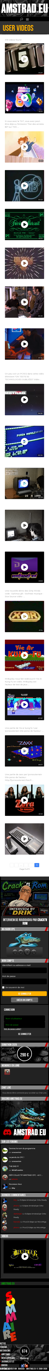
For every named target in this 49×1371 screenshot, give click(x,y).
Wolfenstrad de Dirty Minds (19, 586)
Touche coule (12, 204)
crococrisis (16, 1152)
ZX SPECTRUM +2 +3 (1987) (19, 857)
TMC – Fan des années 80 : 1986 (22, 116)
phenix (15, 1179)
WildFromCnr (17, 1170)
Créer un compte (25, 1000)
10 (31, 865)
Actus (3, 1343)
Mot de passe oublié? (12, 1029)
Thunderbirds (12, 77)
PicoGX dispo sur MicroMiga (34, 1222)
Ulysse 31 (10, 282)
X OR (7, 635)
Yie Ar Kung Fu (13, 674)
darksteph (18, 1214)
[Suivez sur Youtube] (26, 1365)
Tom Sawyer (11, 165)
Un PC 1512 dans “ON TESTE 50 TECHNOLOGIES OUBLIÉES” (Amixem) (21, 365)
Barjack (21, 1368)
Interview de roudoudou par (25, 922)
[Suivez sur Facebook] (22, 1365)
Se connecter (24, 1034)
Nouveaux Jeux (15, 1184)
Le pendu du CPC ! (16, 1157)
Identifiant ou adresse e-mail (16, 965)
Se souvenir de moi (14, 987)
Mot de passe (9, 976)
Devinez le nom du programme (22, 1148)
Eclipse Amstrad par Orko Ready (33, 1200)
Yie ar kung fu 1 (13, 723)
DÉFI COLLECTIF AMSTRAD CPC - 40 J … (26, 1175)
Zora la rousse (12, 819)
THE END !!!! (14, 1166)
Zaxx (7, 769)
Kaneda (17, 1222)
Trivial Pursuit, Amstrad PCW (20, 243)
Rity (13, 1188)
